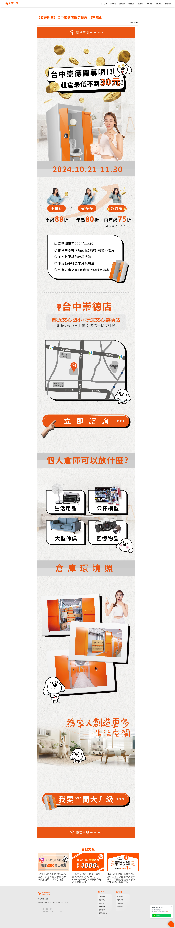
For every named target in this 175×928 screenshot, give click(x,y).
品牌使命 (102, 897)
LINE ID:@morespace (47, 902)
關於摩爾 (113, 4)
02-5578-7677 (63, 902)
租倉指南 (131, 4)
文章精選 (149, 4)
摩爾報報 (102, 903)
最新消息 (104, 4)
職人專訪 (102, 900)
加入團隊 (102, 910)
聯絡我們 (168, 4)
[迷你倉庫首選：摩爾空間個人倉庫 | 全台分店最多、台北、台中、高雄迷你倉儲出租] (10, 3)
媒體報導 (102, 906)
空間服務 (122, 4)
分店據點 (140, 4)
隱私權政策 (103, 913)
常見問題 (159, 4)
